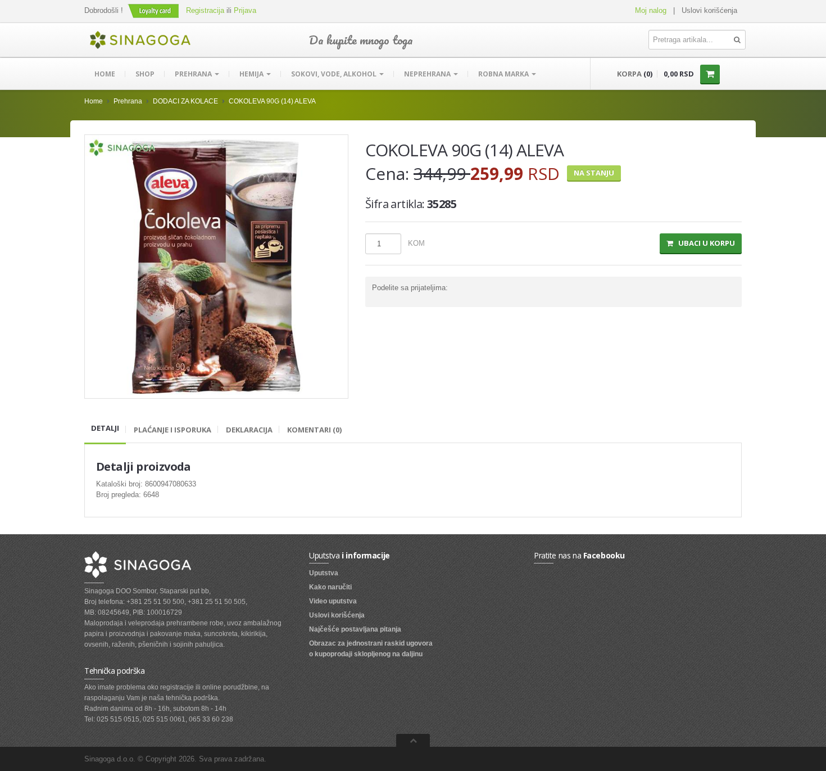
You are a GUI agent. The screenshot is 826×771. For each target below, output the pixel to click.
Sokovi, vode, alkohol (334, 74)
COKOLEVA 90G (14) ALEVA (272, 101)
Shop (145, 74)
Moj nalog (650, 10)
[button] (154, 10)
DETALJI (105, 428)
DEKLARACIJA (249, 430)
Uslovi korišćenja (709, 10)
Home (104, 74)
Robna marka (504, 74)
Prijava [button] (245, 10)
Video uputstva (333, 601)
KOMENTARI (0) (314, 430)
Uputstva (323, 573)
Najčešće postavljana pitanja (355, 629)
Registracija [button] (205, 10)
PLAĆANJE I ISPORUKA (172, 430)
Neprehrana (428, 74)
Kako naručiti (330, 587)
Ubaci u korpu (704, 243)
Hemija (252, 74)
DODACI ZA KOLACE (185, 101)
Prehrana (194, 74)
